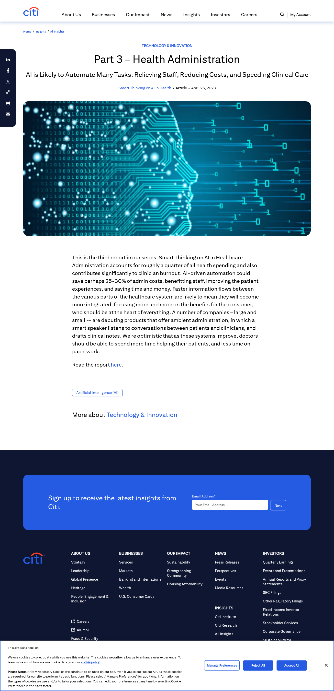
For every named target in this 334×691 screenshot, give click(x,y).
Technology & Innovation (167, 46)
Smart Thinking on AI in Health (144, 88)
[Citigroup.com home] (34, 558)
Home (27, 31)
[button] (71, 17)
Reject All (258, 665)
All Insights (57, 31)
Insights (40, 31)
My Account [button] (300, 14)
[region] (167, 666)
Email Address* (203, 496)
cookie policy (90, 662)
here (116, 364)
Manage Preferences (222, 665)
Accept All (291, 665)
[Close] (326, 665)
